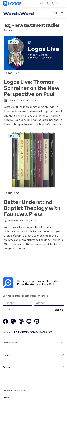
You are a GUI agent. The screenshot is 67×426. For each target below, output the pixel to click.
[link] (56, 13)
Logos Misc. (12, 193)
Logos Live (11, 73)
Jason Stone (15, 100)
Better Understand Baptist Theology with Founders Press (32, 208)
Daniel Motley (15, 220)
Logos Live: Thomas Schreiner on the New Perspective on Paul (31, 88)
